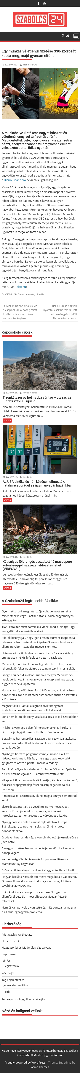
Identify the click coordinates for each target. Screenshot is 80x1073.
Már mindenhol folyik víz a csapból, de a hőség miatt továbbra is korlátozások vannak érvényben (20, 312)
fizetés (21, 294)
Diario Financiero (15, 180)
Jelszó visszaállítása (16, 985)
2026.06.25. (11, 556)
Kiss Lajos (27, 476)
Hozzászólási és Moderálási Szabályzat (26, 947)
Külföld (8, 294)
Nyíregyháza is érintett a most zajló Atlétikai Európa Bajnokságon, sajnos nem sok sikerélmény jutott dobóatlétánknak (34, 826)
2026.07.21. (11, 392)
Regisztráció (11, 966)
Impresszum (9, 954)
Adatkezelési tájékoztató (17, 934)
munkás (30, 294)
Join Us (6, 960)
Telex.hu (20, 287)
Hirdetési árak (11, 941)
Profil (7, 991)
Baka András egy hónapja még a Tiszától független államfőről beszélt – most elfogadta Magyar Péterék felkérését (34, 896)
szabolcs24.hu (30, 64)
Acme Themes (40, 1067)
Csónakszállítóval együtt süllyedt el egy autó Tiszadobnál (38, 870)
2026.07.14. (11, 476)
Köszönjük (8, 973)
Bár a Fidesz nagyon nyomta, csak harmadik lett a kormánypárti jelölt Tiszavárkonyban (60, 312)
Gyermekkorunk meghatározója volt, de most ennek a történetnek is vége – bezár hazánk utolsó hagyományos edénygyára (37, 615)
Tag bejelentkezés (13, 980)
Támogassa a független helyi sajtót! (24, 999)
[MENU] (76, 36)
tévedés (40, 294)
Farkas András (29, 392)
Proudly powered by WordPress (25, 1062)
